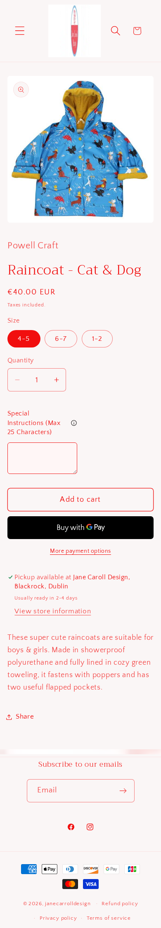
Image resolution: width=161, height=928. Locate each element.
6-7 (61, 339)
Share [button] (25, 716)
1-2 (97, 339)
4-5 (24, 339)
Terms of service (109, 918)
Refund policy (120, 903)
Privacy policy (58, 918)
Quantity (20, 360)
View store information (52, 611)
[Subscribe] (123, 790)
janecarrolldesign (67, 903)
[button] (20, 31)
